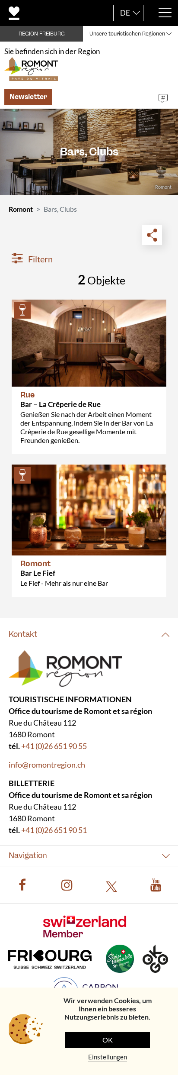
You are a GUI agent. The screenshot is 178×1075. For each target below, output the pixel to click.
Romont (21, 209)
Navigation (28, 855)
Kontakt (23, 634)
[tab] (89, 634)
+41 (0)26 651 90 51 (54, 830)
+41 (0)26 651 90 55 (54, 746)
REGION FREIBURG (42, 34)
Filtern (39, 259)
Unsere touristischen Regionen (127, 34)
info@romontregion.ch (47, 764)
